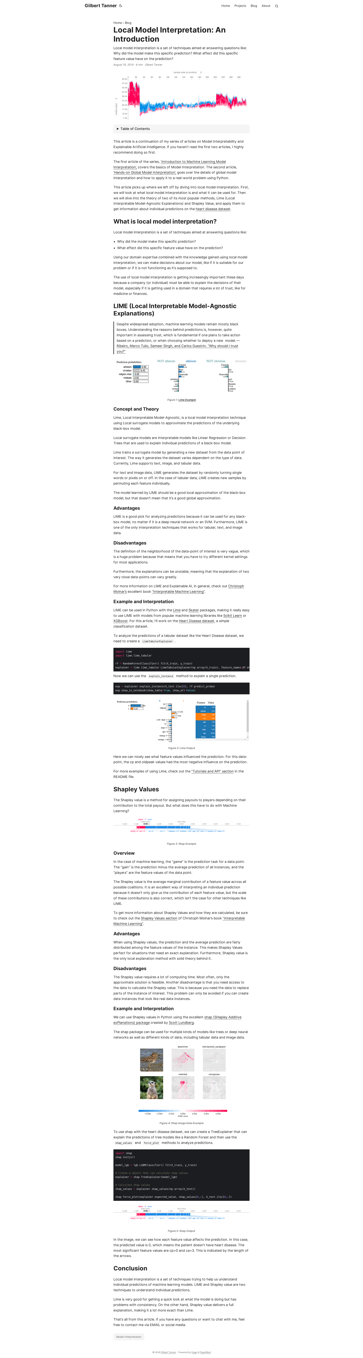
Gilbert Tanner (101, 5)
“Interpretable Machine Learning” (178, 592)
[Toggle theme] (120, 5)
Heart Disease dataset (196, 621)
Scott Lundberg (181, 1023)
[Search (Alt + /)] (276, 5)
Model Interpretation (128, 1336)
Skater (193, 610)
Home (117, 23)
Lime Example (187, 399)
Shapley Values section (159, 918)
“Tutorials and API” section (212, 771)
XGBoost (120, 621)
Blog (128, 23)
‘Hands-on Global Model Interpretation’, (144, 172)
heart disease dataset (213, 209)
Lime (177, 610)
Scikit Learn (232, 616)
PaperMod (205, 1352)
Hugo (194, 1352)
